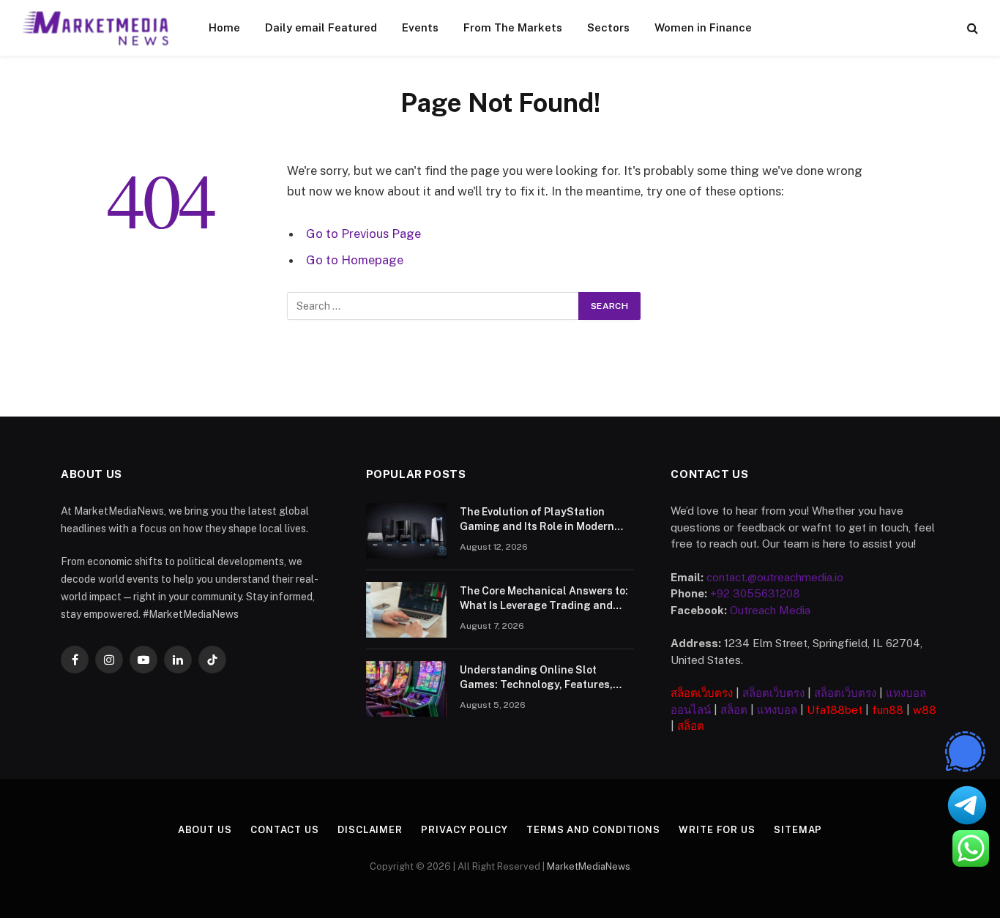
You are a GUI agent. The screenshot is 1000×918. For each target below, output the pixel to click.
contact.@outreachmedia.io (774, 577)
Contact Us (284, 829)
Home (224, 27)
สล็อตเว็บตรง (702, 693)
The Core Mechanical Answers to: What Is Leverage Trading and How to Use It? (544, 599)
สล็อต (733, 710)
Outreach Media (770, 610)
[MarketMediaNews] (96, 28)
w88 (924, 710)
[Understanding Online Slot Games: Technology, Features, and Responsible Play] (406, 689)
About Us (205, 829)
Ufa (816, 710)
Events (420, 27)
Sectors (608, 27)
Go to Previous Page (363, 233)
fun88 (887, 710)
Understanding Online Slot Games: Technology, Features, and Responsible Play (536, 678)
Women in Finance (703, 27)
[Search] (971, 28)
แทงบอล (777, 710)
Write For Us (717, 829)
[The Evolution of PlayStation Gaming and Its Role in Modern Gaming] (406, 531)
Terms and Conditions (593, 829)
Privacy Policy (464, 829)
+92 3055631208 (755, 593)
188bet (844, 710)
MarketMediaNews (588, 866)
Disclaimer (370, 829)
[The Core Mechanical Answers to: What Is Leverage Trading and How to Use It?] (406, 610)
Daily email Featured (321, 27)
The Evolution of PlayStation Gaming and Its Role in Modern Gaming (537, 520)
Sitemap (798, 829)
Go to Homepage (354, 260)
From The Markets (512, 27)
